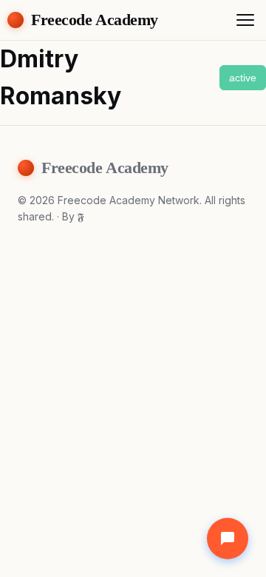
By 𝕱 (73, 216)
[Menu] (245, 20)
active (242, 78)
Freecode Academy (94, 19)
